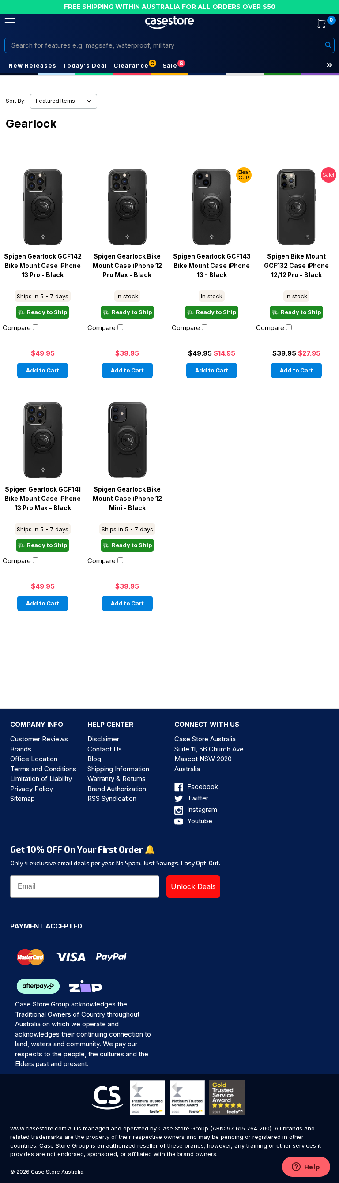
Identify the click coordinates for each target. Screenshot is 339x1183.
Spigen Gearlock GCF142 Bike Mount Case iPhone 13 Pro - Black (43, 265)
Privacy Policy (31, 789)
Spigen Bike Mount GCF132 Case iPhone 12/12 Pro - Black (296, 265)
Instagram (201, 809)
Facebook (201, 786)
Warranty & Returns (116, 778)
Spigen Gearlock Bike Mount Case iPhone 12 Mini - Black (127, 498)
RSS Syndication (111, 798)
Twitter (196, 798)
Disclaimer (103, 739)
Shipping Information (118, 769)
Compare (17, 327)
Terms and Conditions (43, 769)
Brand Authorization (116, 789)
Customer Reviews (39, 739)
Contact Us (104, 749)
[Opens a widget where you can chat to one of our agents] (306, 1168)
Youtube (198, 821)
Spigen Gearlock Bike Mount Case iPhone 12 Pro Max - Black (127, 265)
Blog (94, 759)
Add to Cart (42, 370)
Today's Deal (85, 65)
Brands (20, 749)
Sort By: (16, 101)
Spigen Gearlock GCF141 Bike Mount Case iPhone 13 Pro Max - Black (42, 498)
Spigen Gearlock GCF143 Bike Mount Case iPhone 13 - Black (212, 265)
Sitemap (22, 798)
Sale (169, 65)
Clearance (131, 65)
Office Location (33, 759)
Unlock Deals (193, 886)
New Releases (32, 65)
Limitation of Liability (41, 778)
